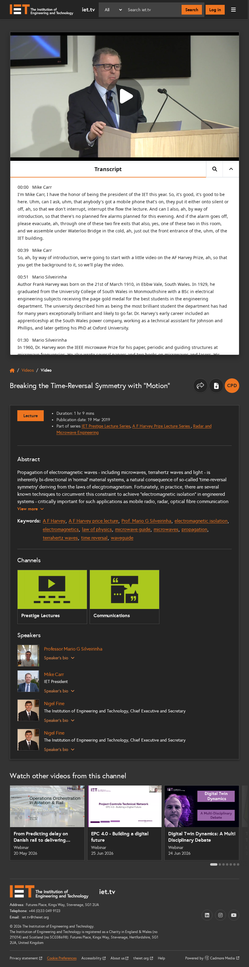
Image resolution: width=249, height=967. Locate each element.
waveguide (122, 538)
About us (118, 958)
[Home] (52, 9)
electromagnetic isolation (201, 521)
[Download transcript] (216, 385)
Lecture (30, 415)
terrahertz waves (60, 538)
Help (161, 958)
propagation (194, 529)
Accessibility (91, 958)
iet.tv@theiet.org (35, 917)
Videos (28, 370)
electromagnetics (61, 529)
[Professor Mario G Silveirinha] (28, 656)
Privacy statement (24, 958)
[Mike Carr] (28, 681)
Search (191, 9)
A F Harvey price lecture (93, 521)
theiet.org (141, 958)
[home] (12, 370)
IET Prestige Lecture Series (106, 426)
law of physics (97, 529)
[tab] (213, 864)
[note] (232, 385)
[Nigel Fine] (28, 710)
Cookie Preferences (62, 958)
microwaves (166, 529)
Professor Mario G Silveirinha (73, 649)
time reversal (94, 538)
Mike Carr (54, 674)
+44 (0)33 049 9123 (44, 911)
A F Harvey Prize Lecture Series (161, 426)
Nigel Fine (54, 703)
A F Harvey (54, 521)
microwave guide (132, 529)
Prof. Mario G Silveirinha (146, 521)
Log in (215, 9)
